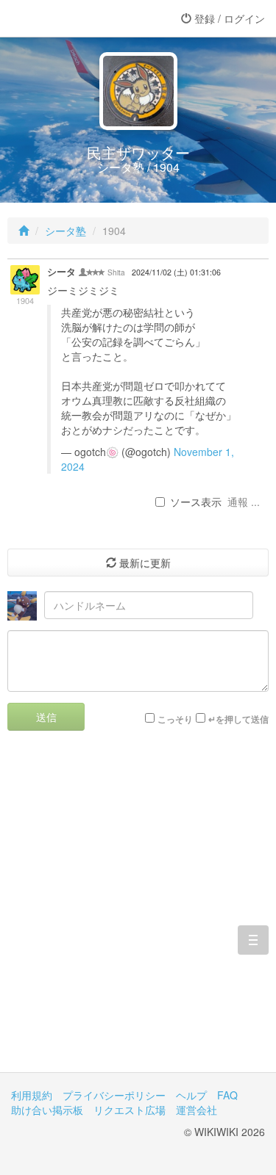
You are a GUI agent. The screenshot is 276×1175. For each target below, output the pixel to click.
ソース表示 (196, 501)
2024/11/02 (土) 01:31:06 (176, 272)
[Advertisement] (138, 912)
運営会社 (196, 1109)
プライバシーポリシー (114, 1095)
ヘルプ (191, 1095)
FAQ (227, 1095)
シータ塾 (65, 230)
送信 (46, 716)
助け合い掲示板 (47, 1109)
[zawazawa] (70, 18)
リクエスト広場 (129, 1109)
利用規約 (31, 1095)
